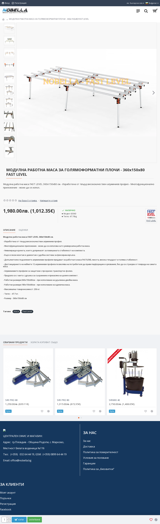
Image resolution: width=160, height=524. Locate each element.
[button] (20, 93)
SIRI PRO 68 (11, 400)
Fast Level (27, 311)
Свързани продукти (15, 342)
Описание (9, 230)
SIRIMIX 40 (114, 400)
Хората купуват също (44, 342)
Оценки (23, 230)
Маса (16, 311)
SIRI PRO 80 (63, 400)
